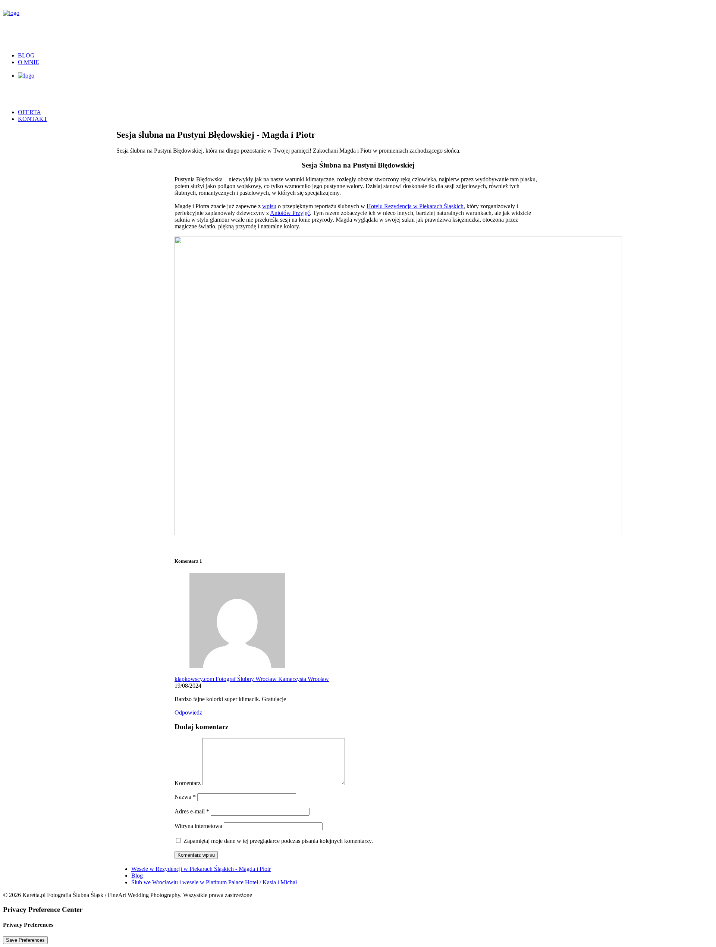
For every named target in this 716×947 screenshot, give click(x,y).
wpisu (269, 206)
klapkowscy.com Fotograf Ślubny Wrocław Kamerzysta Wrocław (252, 679)
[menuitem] (365, 55)
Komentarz (188, 783)
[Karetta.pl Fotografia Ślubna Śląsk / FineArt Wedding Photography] (358, 25)
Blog (26, 55)
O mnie (28, 62)
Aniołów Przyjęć (290, 213)
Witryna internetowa (198, 826)
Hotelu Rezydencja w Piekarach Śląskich (415, 206)
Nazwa (185, 797)
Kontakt (32, 119)
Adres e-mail (192, 811)
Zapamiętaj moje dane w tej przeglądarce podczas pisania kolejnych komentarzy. (278, 841)
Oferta (29, 112)
